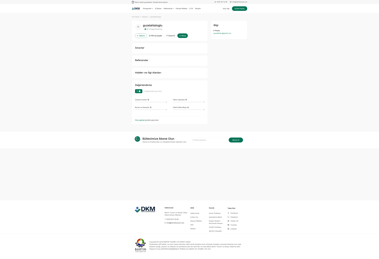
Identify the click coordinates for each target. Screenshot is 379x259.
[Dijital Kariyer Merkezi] (136, 8)
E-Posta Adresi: (209, 140)
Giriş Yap (226, 9)
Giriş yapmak (140, 120)
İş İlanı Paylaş (240, 9)
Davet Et (171, 36)
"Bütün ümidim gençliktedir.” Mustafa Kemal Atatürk (151, 2)
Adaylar (145, 17)
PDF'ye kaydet (156, 36)
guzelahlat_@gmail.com (222, 33)
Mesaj (183, 36)
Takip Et (142, 36)
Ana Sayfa (135, 17)
